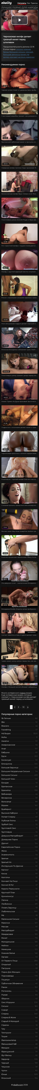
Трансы (34, 3)
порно (23, 693)
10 (23, 707)
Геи (28, 3)
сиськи (19, 49)
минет (23, 55)
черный (29, 52)
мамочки (30, 57)
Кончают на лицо (17, 57)
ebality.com (18, 1085)
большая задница (11, 55)
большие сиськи (17, 52)
